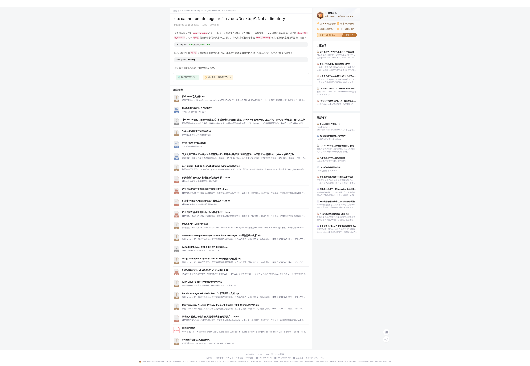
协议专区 (249, 358)
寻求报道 (239, 358)
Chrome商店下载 (296, 361)
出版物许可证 (343, 361)
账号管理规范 (310, 361)
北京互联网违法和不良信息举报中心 (236, 361)
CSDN (259, 354)
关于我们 (210, 358)
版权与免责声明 (322, 361)
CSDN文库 (268, 354)
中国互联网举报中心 (281, 361)
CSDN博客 (279, 354)
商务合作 (229, 358)
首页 (175, 11)
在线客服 (299, 358)
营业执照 (352, 361)
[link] (175, 11)
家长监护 (254, 361)
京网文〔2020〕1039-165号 (194, 361)
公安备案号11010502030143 (153, 361)
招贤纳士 (219, 358)
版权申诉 (332, 361)
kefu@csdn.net (284, 358)
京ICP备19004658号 (173, 361)
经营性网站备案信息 (213, 361)
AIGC (204, 25)
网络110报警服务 (265, 361)
